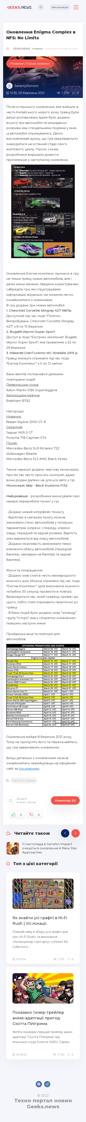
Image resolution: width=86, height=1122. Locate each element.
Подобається (21, 815)
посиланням (29, 769)
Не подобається (39, 815)
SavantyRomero (26, 86)
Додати (26, 800)
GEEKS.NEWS (21, 48)
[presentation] (65, 833)
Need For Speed (23, 780)
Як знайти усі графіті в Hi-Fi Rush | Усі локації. (40, 921)
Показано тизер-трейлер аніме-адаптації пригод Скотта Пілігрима (38, 1018)
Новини (37, 48)
